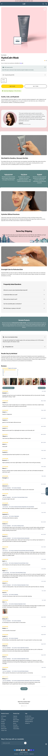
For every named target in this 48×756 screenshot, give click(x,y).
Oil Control (3, 726)
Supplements (15, 726)
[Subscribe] (25, 743)
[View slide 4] (26, 706)
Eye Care (3, 723)
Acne (2, 718)
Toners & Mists (16, 728)
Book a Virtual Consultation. (24, 703)
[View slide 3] (24, 706)
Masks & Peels (16, 719)
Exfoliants (15, 718)
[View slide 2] (23, 706)
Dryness (3, 721)
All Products (3, 716)
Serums (14, 723)
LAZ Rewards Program (29, 718)
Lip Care (3, 725)
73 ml (3, 80)
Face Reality (3, 55)
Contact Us (27, 723)
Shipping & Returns (29, 721)
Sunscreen (15, 725)
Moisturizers (15, 721)
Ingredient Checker (29, 719)
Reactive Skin (4, 728)
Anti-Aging (3, 719)
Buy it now (35, 86)
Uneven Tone (3, 730)
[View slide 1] (22, 706)
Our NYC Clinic (28, 716)
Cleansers (15, 716)
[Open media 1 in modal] (45, 9)
